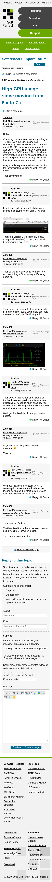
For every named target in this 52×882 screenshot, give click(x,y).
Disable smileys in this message (20, 658)
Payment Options (12, 837)
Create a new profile (26, 74)
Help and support (14, 42)
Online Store (10, 832)
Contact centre (32, 48)
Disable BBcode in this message (23, 655)
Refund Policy (11, 842)
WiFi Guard (9, 792)
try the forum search (18, 570)
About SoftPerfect (37, 845)
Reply (35, 179)
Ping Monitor (34, 778)
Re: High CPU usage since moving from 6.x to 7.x (21, 195)
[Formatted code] (10, 697)
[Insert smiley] (14, 697)
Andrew (15, 188)
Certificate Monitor (37, 782)
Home (9, 2)
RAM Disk (9, 773)
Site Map (32, 869)
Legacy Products (36, 792)
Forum (47, 2)
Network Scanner (12, 768)
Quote (46, 179)
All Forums (8, 80)
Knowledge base (37, 42)
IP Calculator (34, 787)
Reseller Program (37, 859)
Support (35, 33)
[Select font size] (31, 693)
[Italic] (10, 693)
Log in (8, 74)
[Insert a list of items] (43, 693)
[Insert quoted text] (6, 697)
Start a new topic (14, 111)
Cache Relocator (36, 768)
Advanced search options (12, 68)
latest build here (33, 491)
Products (35, 10)
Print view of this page (28, 549)
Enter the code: (11, 679)
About (20, 2)
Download (35, 18)
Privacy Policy (35, 855)
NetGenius (9, 787)
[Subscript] (18, 693)
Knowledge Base (12, 853)
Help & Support (12, 848)
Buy (35, 25)
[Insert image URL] (39, 693)
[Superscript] (22, 693)
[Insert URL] (35, 693)
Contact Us (33, 2)
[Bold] (6, 693)
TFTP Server (34, 773)
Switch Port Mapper (14, 797)
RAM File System (13, 778)
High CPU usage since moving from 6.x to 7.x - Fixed (21, 473)
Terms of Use (34, 850)
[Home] (8, 18)
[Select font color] (27, 693)
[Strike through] (14, 693)
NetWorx (22, 80)
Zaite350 (7, 117)
